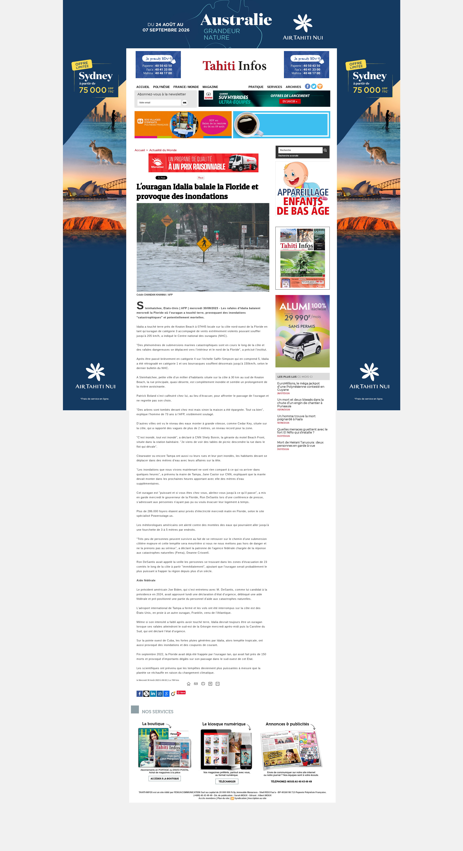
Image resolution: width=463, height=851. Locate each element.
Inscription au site (257, 798)
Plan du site (223, 798)
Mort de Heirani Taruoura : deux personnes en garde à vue (300, 444)
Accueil (143, 87)
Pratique (256, 87)
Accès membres (207, 798)
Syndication (240, 798)
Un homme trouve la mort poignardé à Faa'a (296, 417)
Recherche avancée (288, 155)
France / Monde (186, 87)
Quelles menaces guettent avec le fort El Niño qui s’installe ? (302, 431)
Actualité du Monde (163, 150)
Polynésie (161, 87)
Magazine (210, 87)
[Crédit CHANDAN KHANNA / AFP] (203, 204)
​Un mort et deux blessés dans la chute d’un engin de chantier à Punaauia (300, 403)
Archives (293, 87)
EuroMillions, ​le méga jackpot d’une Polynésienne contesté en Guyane (300, 386)
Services (274, 87)
